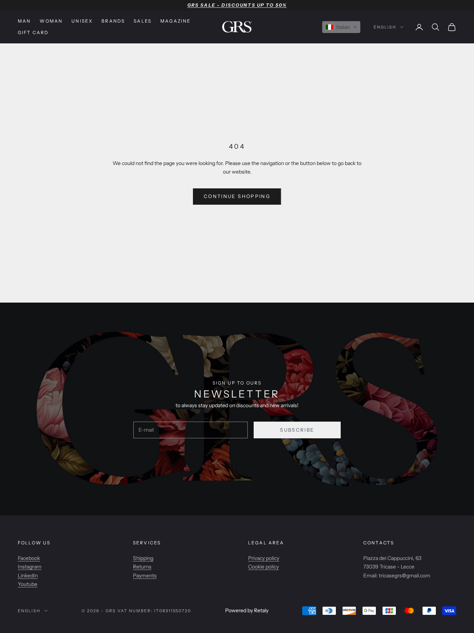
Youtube (27, 584)
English (385, 27)
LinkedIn (28, 575)
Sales (142, 21)
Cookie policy (263, 566)
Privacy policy (263, 558)
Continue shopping (237, 196)
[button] (341, 27)
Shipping (143, 558)
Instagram (29, 566)
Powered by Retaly (246, 610)
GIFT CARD (33, 32)
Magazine (175, 21)
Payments (145, 575)
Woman (51, 21)
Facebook (29, 558)
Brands (113, 21)
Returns (142, 566)
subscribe (297, 430)
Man (24, 21)
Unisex (82, 21)
